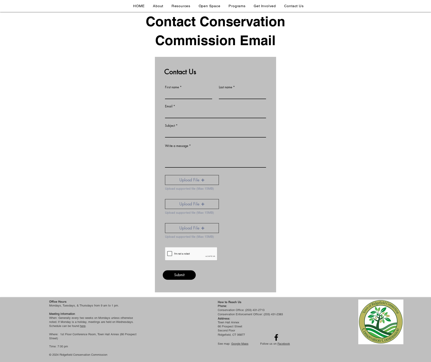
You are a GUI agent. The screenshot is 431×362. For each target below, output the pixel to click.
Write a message (176, 145)
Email (168, 106)
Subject (170, 125)
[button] (192, 180)
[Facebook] (276, 337)
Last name (225, 87)
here (83, 326)
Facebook (283, 343)
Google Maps (239, 343)
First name (172, 87)
